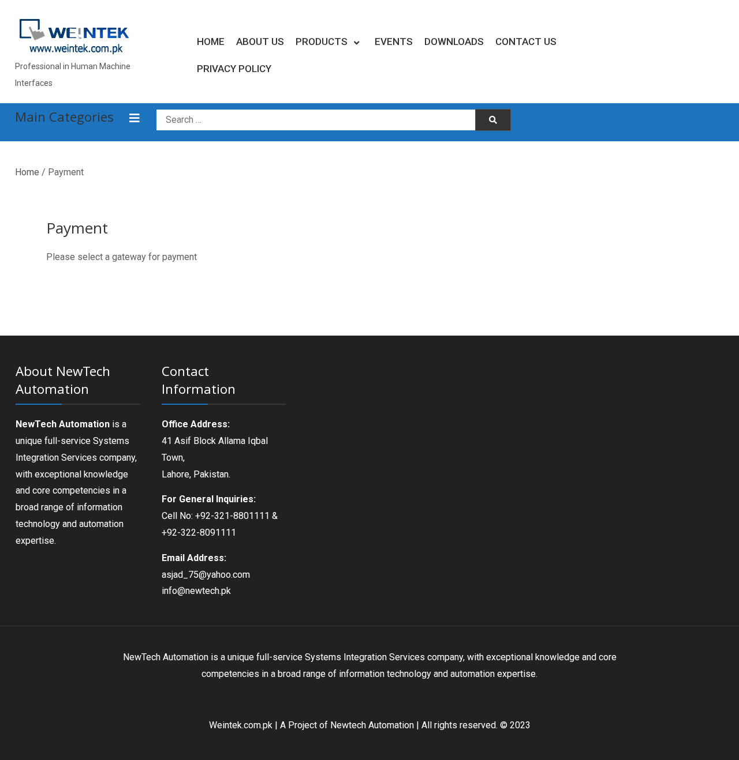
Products (322, 41)
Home (211, 41)
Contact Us (526, 41)
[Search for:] (317, 119)
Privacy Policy (234, 68)
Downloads (454, 41)
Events (394, 41)
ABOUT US (260, 41)
